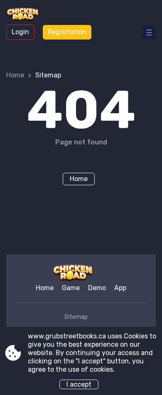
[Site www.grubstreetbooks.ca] (29, 15)
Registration (67, 32)
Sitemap (76, 316)
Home (15, 75)
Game (71, 288)
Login (20, 32)
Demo (97, 288)
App (120, 288)
